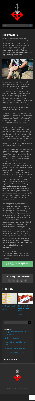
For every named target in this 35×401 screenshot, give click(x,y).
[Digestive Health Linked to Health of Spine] (25, 294)
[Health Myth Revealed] (9, 294)
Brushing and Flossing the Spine (16, 348)
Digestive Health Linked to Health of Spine (24, 308)
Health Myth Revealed (9, 306)
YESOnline (26, 388)
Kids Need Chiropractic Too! (14, 352)
